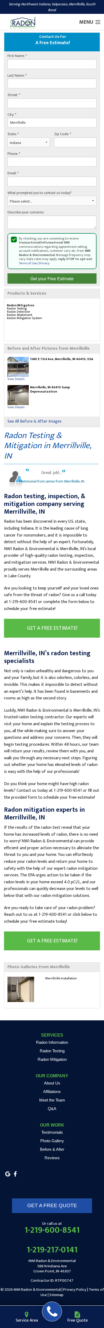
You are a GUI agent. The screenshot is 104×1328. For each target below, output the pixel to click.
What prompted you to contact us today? (39, 193)
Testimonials (52, 1132)
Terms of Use (28, 263)
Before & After (52, 1149)
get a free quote (52, 1205)
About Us (52, 1083)
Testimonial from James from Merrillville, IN (51, 481)
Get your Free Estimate (52, 278)
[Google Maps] (8, 1174)
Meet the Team (52, 1100)
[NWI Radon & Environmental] (52, 1312)
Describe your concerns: (25, 212)
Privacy (44, 263)
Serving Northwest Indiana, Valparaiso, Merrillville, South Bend (52, 7)
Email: (13, 173)
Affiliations (52, 1091)
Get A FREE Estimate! (52, 628)
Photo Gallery (52, 1141)
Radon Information (52, 1042)
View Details (16, 379)
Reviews (52, 1158)
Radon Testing (52, 1051)
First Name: (17, 55)
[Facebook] (15, 1174)
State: (13, 134)
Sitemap (56, 1295)
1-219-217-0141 (52, 1250)
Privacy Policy (74, 1289)
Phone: (13, 153)
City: (11, 114)
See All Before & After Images (34, 421)
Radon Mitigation (52, 1059)
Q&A (52, 1108)
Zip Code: (62, 134)
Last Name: (17, 75)
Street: (13, 95)
